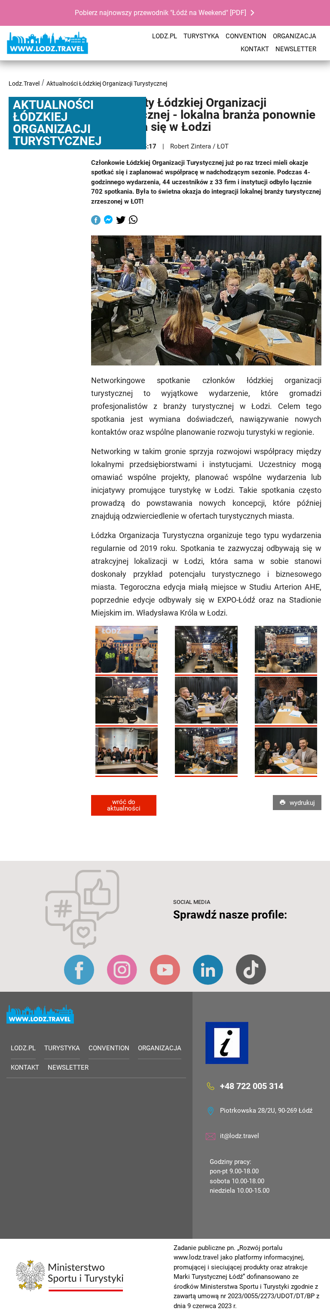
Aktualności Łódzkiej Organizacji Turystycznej (106, 83)
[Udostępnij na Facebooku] (96, 221)
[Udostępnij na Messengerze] (108, 220)
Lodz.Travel (24, 83)
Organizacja (294, 36)
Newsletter (295, 49)
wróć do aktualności (124, 805)
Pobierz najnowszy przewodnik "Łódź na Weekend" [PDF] (160, 13)
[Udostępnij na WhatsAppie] (133, 220)
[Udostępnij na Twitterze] (120, 221)
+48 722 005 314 (251, 1086)
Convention (246, 36)
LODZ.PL (164, 36)
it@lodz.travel (239, 1136)
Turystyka (201, 36)
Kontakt (255, 49)
